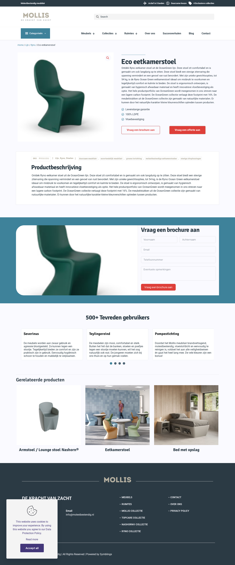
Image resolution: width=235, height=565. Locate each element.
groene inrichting (134, 158)
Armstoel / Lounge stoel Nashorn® (49, 449)
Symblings (106, 554)
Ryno (33, 45)
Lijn (27, 45)
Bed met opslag (186, 449)
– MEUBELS (125, 497)
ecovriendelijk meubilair (111, 158)
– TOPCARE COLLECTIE (132, 517)
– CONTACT (174, 497)
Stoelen (69, 158)
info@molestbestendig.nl (80, 514)
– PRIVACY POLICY (178, 510)
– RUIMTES (125, 504)
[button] (108, 58)
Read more (32, 539)
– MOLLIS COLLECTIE (131, 510)
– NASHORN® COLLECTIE (133, 524)
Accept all (32, 548)
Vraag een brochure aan (158, 287)
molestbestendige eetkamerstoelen (161, 158)
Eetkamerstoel (117, 449)
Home (21, 45)
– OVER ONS (175, 504)
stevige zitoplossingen (191, 158)
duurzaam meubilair (88, 158)
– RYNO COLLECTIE (130, 531)
